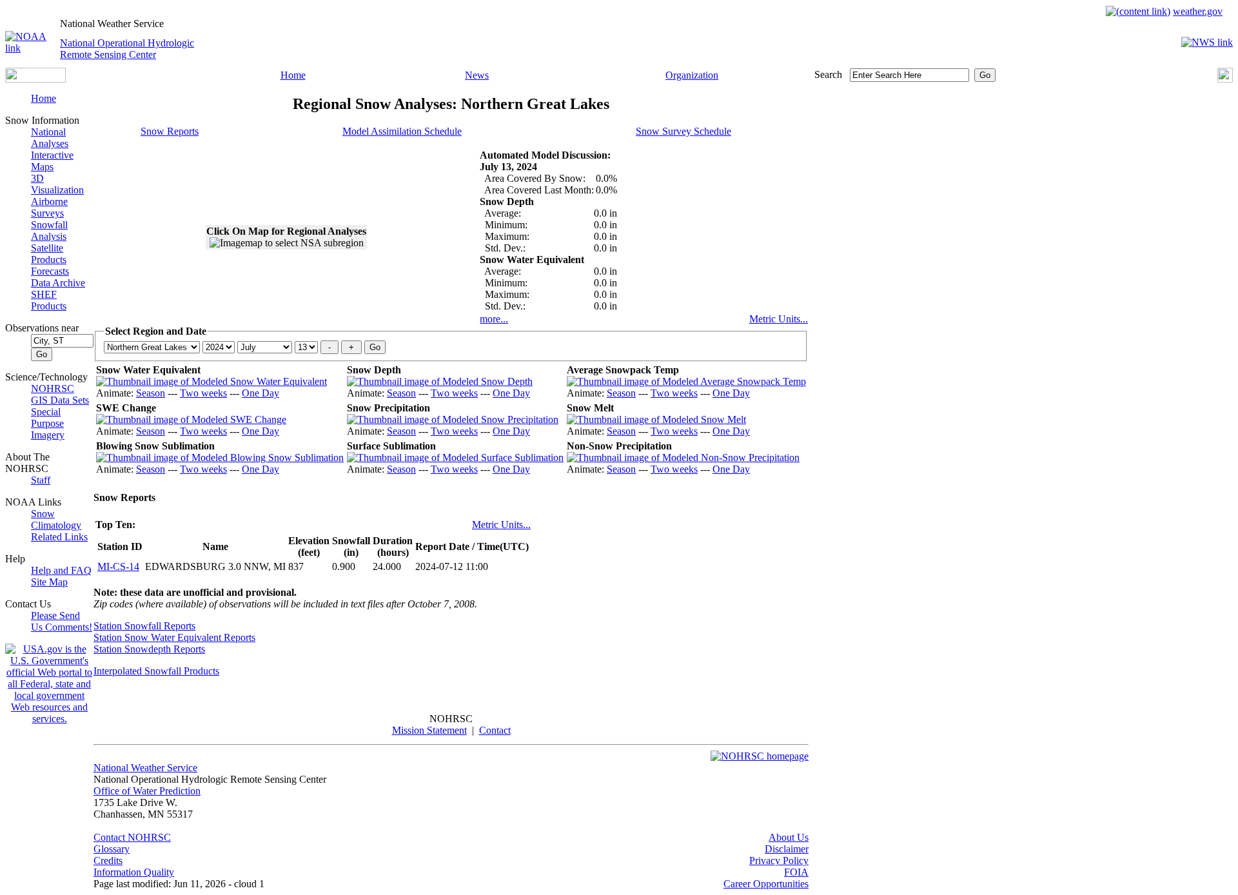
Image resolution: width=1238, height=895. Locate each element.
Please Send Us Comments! (61, 621)
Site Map (49, 581)
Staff (40, 480)
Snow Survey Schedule (683, 131)
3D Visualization (57, 184)
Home (293, 75)
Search (828, 74)
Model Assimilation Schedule (402, 131)
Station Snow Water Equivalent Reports (174, 637)
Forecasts (50, 271)
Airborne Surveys (49, 207)
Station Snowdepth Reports (149, 649)
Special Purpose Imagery (47, 423)
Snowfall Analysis (49, 230)
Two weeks (203, 393)
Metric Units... (778, 318)
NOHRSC (52, 388)
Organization (691, 75)
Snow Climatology (56, 519)
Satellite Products (48, 253)
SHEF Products (48, 300)
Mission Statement (429, 730)
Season (150, 393)
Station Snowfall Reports (144, 625)
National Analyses (49, 137)
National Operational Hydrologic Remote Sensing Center (127, 48)
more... (494, 318)
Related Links (59, 536)
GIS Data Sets (60, 400)
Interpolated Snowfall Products (156, 670)
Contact (495, 730)
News (477, 75)
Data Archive (58, 282)
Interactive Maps (52, 161)
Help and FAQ (61, 570)
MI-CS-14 (118, 566)
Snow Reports (170, 131)
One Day (260, 393)
